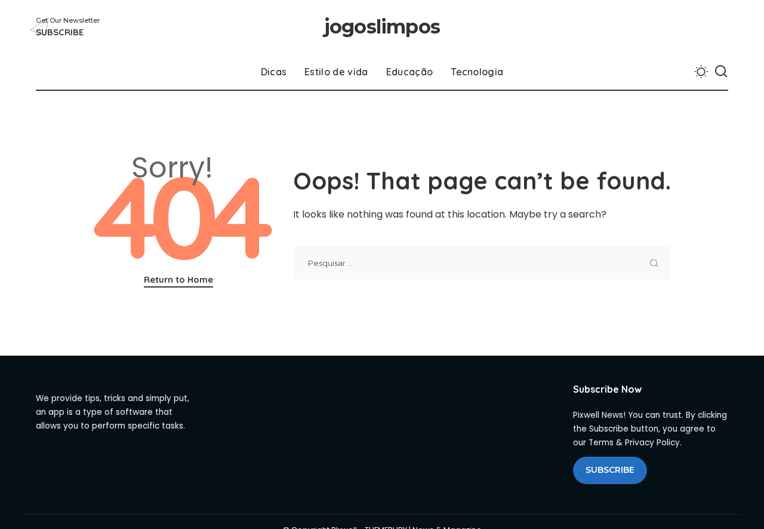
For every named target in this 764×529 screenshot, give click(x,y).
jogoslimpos (382, 26)
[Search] (721, 72)
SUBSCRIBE (610, 469)
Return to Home (178, 279)
